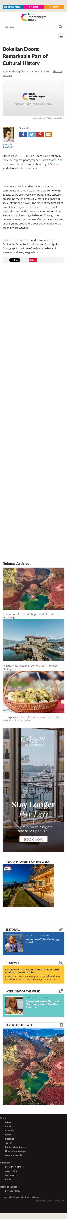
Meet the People (13, 1155)
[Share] (23, 134)
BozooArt (40, 1200)
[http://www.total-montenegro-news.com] (33, 17)
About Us (5, 1162)
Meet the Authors (14, 1166)
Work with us (12, 1175)
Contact (9, 1179)
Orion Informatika (55, 1200)
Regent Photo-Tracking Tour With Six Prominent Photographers (30, 667)
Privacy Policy (12, 1190)
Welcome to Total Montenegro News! (43, 940)
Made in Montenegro (16, 1147)
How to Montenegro (15, 1151)
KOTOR (33, 7)
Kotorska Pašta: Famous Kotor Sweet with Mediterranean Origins (32, 971)
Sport (8, 1134)
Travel (8, 1142)
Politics (9, 1126)
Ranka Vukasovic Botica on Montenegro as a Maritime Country (43, 1004)
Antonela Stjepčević (16, 71)
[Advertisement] (33, 413)
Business (9, 1130)
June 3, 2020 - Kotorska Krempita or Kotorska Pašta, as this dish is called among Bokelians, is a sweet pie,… (32, 978)
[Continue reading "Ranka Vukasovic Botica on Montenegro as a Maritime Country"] (14, 1005)
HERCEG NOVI (12, 7)
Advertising (11, 1170)
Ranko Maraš (48, 160)
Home (3, 1118)
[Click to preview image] (33, 98)
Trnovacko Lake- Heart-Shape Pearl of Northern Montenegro (30, 615)
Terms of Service (8, 1186)
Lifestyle (9, 1138)
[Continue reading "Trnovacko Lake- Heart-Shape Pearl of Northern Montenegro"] (33, 1066)
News (8, 1122)
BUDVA (54, 7)
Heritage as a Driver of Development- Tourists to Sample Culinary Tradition (31, 718)
